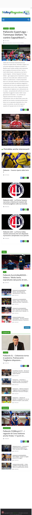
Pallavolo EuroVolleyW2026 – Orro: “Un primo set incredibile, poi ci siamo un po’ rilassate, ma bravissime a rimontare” (21, 310)
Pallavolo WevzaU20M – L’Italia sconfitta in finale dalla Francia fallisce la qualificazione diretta (20, 466)
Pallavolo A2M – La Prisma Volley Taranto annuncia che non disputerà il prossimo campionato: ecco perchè (16, 233)
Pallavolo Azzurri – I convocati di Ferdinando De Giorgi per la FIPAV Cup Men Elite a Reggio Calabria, (21, 448)
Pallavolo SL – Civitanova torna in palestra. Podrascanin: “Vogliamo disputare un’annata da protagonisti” (16, 357)
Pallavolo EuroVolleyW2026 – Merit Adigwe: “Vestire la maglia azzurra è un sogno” (20, 457)
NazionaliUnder (7, 428)
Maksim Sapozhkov (8, 43)
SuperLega (12, 28)
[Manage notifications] (2, 512)
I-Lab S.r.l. (15, 513)
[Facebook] (21, 110)
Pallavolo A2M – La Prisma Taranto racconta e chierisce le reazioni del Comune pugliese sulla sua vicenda (15, 202)
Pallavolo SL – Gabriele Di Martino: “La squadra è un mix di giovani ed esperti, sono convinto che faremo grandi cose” (21, 399)
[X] (23, 110)
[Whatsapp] (26, 110)
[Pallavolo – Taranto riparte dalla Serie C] (16, 154)
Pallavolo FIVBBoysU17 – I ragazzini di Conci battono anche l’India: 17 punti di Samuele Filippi (14, 433)
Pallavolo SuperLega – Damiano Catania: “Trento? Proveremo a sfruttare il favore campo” (16, 142)
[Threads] (28, 110)
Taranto (14, 43)
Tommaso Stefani (20, 43)
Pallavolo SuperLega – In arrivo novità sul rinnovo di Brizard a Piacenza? (16, 126)
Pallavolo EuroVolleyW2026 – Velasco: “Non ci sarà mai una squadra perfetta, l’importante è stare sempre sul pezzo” (21, 301)
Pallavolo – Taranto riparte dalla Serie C (16, 171)
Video (5, 272)
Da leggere (6, 28)
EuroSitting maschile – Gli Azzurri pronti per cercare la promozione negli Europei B (21, 372)
